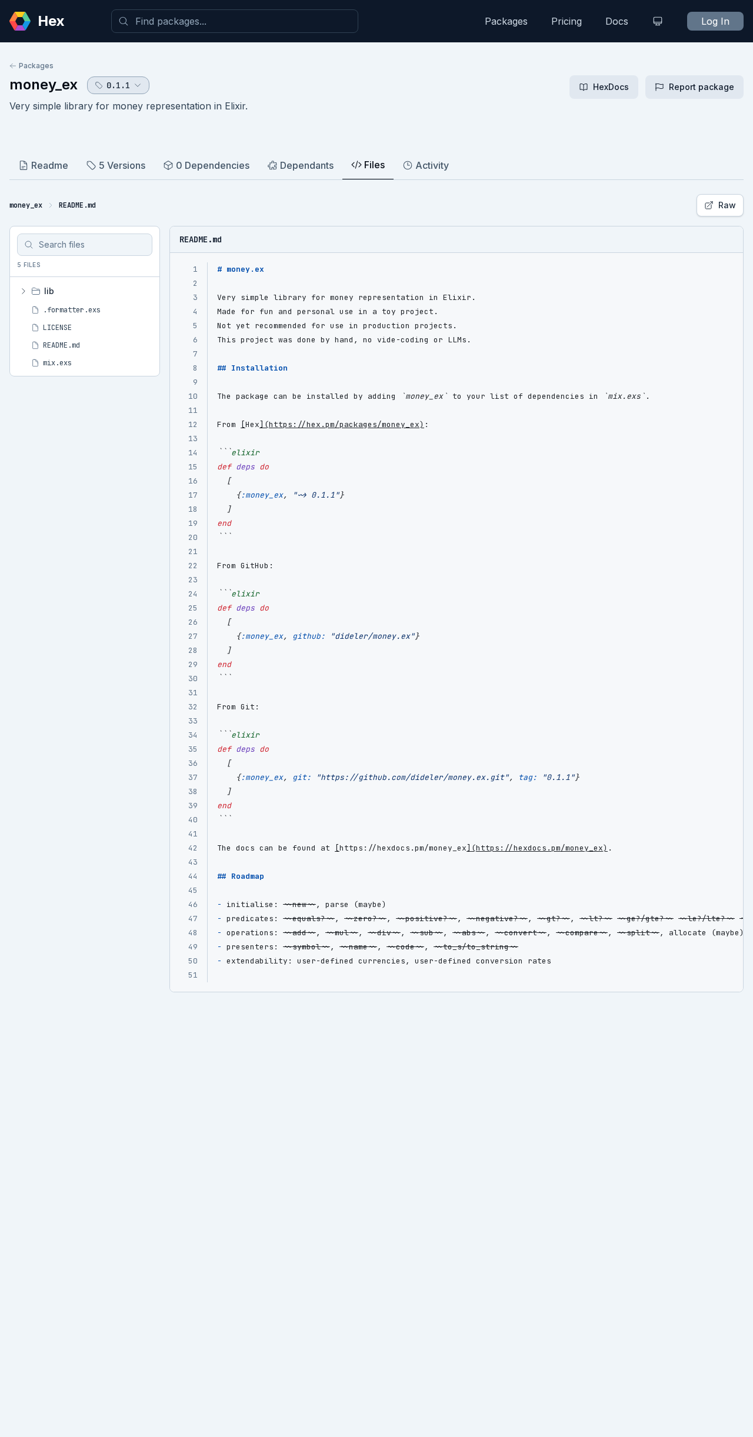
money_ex (43, 84)
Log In (715, 21)
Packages (506, 21)
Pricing (566, 21)
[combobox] (234, 21)
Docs (616, 21)
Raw (727, 205)
